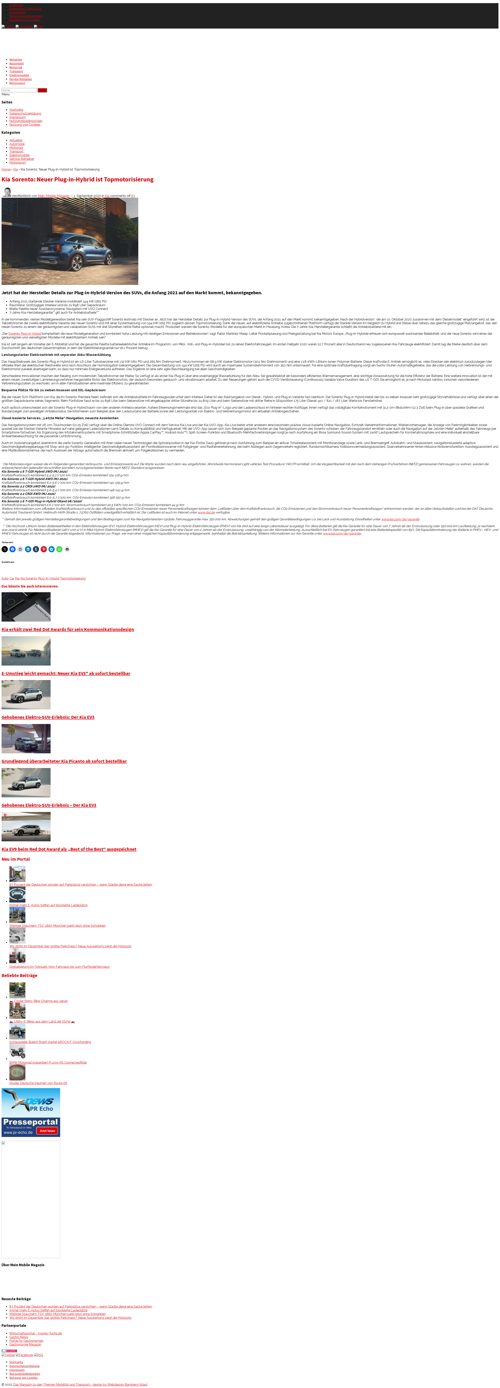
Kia (15, 169)
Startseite (16, 5)
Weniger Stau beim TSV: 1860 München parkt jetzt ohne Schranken (57, 926)
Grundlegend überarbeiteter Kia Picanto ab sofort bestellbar (64, 761)
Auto (5, 578)
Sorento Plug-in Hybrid (24, 334)
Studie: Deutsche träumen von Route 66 (38, 1083)
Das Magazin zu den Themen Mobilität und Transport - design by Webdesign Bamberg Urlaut (80, 1384)
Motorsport (17, 83)
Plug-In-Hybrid (48, 578)
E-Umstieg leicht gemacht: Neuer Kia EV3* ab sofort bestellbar (66, 673)
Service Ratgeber (20, 79)
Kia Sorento (28, 578)
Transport (16, 71)
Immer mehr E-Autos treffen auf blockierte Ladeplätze (48, 905)
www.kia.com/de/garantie (400, 519)
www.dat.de (206, 512)
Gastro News (18, 1337)
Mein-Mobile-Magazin (53, 196)
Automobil (16, 63)
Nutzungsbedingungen (25, 16)
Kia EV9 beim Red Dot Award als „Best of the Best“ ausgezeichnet (69, 849)
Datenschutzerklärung (25, 9)
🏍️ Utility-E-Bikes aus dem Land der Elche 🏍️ (42, 1021)
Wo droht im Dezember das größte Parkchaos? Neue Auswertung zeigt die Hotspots (70, 946)
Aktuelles (15, 59)
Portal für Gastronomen (26, 1341)
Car (11, 578)
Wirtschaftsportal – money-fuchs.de (35, 1333)
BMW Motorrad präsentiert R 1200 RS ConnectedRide (48, 1062)
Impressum (17, 12)
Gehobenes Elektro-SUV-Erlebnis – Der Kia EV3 (49, 805)
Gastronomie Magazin (25, 1344)
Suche (42, 90)
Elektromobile (19, 75)
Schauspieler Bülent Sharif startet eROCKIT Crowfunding (50, 1042)
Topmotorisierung (73, 578)
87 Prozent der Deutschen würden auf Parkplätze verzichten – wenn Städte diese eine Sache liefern (80, 884)
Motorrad (15, 67)
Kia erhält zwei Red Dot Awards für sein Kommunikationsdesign (68, 629)
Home (6, 169)
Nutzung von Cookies (24, 20)
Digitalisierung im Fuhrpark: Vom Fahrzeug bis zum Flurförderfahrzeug (59, 967)
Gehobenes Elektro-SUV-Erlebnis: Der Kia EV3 (48, 717)
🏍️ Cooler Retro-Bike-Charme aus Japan (38, 1001)
